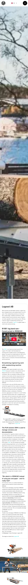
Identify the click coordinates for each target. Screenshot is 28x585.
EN (14, 3)
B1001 (5, 349)
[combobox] (14, 3)
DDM (9, 442)
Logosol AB (17, 423)
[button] (25, 3)
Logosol (15, 322)
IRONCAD (4, 371)
